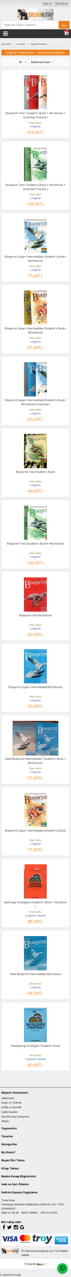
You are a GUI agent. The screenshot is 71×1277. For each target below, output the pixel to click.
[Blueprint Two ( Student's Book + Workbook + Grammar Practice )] (35, 149)
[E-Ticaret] (41, 1264)
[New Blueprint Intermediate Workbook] (35, 938)
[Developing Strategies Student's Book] (35, 1010)
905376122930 (49, 1212)
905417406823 (29, 1212)
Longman (35, 126)
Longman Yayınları (35, 915)
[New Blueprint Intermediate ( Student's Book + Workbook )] (36, 723)
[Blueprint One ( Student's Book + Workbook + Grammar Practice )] (35, 77)
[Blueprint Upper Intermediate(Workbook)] (35, 651)
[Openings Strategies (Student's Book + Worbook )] (35, 866)
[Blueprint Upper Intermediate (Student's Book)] (35, 795)
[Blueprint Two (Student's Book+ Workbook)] (35, 508)
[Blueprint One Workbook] (35, 579)
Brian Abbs (35, 122)
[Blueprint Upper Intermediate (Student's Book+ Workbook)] (35, 221)
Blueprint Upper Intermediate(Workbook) (35, 687)
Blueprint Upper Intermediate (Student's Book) (35, 830)
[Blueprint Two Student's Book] (35, 436)
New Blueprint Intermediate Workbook (35, 974)
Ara (64, 25)
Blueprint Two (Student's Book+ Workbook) (35, 543)
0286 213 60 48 (10, 1212)
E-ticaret (30, 1264)
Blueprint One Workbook (35, 615)
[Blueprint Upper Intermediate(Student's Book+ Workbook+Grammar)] (35, 364)
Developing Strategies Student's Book (35, 1046)
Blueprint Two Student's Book (35, 472)
